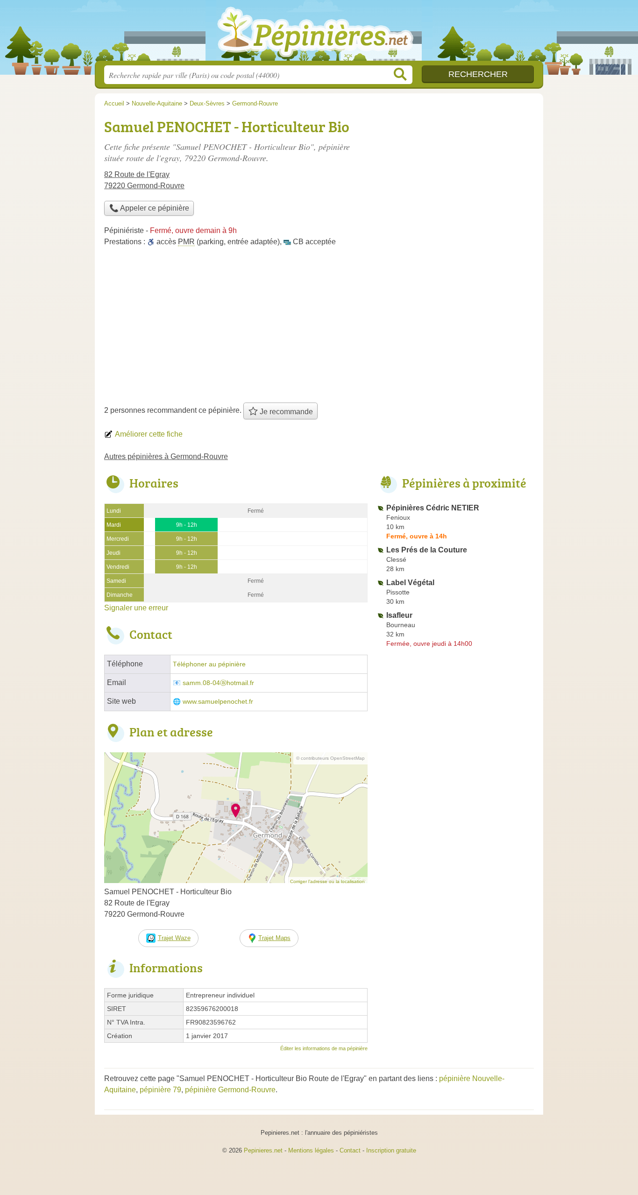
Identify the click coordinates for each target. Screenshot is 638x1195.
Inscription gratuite (391, 1150)
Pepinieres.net (263, 1150)
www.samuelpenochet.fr (218, 701)
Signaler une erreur (136, 608)
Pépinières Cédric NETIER (432, 508)
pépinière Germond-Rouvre (230, 1090)
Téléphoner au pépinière (209, 664)
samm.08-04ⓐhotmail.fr (218, 682)
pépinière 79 (160, 1090)
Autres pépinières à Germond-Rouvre (166, 456)
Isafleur (399, 615)
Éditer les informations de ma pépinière (324, 1048)
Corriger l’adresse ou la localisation (327, 881)
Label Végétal (410, 583)
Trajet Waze (174, 937)
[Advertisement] (319, 327)
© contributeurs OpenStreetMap (330, 758)
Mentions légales (311, 1150)
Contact (350, 1150)
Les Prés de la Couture (426, 550)
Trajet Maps (274, 937)
